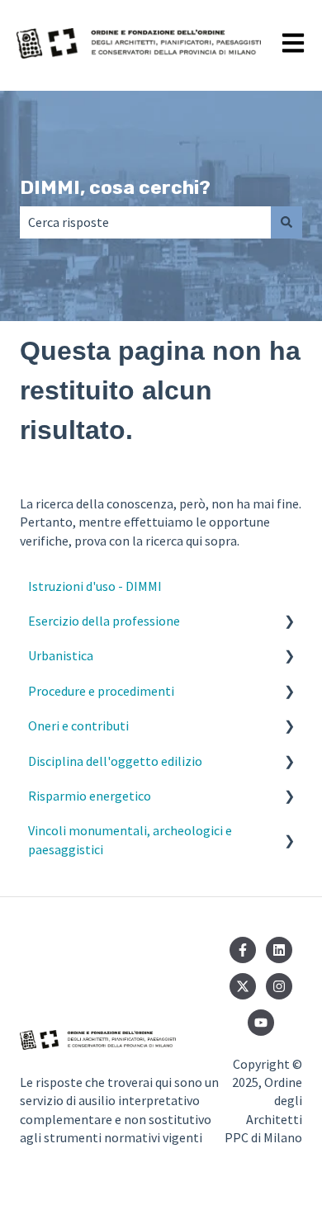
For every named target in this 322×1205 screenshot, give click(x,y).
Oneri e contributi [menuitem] (78, 725)
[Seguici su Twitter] (243, 986)
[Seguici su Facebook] (243, 950)
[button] (289, 622)
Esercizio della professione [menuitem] (104, 620)
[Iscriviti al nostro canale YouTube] (261, 1022)
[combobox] (145, 222)
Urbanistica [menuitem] (60, 655)
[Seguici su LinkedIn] (279, 950)
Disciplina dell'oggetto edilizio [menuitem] (115, 761)
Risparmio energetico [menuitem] (89, 795)
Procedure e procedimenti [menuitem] (101, 691)
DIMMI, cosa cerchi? (115, 187)
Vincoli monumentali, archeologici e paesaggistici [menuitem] (130, 839)
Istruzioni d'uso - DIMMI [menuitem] (95, 586)
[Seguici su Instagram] (279, 986)
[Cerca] (286, 222)
